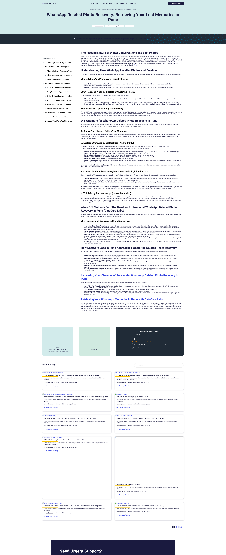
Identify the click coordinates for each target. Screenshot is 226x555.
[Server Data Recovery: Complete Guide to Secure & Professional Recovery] (122, 503)
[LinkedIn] (49, 131)
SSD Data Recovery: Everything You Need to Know (132, 397)
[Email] (57, 131)
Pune (135, 65)
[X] (46, 131)
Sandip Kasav (49, 382)
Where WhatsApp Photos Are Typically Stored (60, 71)
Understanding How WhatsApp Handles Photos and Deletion (59, 67)
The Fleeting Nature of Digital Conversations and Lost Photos (59, 63)
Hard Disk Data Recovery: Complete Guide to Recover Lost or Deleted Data (140, 418)
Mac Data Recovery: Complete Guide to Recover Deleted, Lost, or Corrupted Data (70, 418)
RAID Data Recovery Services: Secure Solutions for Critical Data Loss (66, 440)
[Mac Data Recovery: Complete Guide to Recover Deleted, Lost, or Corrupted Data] (49, 416)
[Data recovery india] (55, 3)
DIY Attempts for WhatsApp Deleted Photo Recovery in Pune (59, 83)
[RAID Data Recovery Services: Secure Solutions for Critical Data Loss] (52, 437)
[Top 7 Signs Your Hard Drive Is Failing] (149, 437)
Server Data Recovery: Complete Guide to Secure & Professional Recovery (140, 506)
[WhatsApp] (52, 131)
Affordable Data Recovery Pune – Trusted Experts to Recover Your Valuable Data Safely (72, 375)
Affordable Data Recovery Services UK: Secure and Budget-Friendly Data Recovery (143, 375)
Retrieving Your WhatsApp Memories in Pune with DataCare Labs (122, 299)
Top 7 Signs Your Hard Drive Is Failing (128, 484)
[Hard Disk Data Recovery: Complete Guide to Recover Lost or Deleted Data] (123, 416)
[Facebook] (43, 131)
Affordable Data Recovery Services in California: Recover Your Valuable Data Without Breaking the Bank (77, 397)
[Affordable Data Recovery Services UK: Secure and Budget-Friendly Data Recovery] (127, 372)
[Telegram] (55, 131)
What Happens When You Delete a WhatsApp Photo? (60, 75)
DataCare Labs (99, 26)
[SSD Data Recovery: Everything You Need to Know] (121, 394)
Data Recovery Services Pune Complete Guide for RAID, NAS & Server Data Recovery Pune (73, 506)
